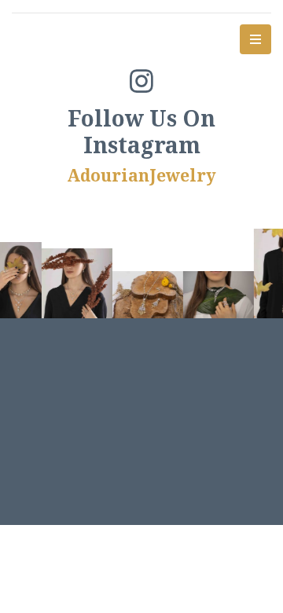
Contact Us (191, 416)
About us (78, 397)
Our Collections (185, 397)
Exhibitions (91, 416)
